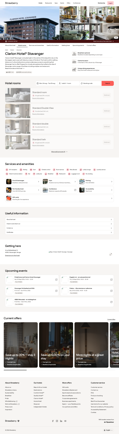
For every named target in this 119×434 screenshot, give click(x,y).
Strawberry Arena (10, 390)
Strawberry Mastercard (69, 390)
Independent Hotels (40, 407)
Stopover (37, 404)
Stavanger (19, 50)
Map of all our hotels (40, 387)
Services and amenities (36, 45)
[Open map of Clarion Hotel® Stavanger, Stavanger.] (110, 254)
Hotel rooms (22, 45)
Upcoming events (78, 45)
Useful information (53, 45)
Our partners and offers (69, 407)
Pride (7, 398)
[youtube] (65, 421)
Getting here (66, 45)
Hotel (6, 50)
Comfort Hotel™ (39, 393)
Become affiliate (67, 396)
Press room (8, 407)
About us (8, 387)
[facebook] (53, 421)
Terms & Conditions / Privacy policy (102, 407)
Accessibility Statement (98, 410)
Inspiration (8, 410)
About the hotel (10, 45)
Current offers (91, 45)
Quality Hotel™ (38, 396)
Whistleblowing (10, 401)
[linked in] (61, 421)
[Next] (28, 95)
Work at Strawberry (11, 404)
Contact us (94, 390)
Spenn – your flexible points (71, 404)
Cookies (93, 412)
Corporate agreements (69, 398)
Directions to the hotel (12, 256)
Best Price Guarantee (98, 401)
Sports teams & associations (71, 393)
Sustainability (9, 393)
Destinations (38, 390)
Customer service (96, 387)
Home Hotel (37, 401)
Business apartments (69, 401)
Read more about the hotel (13, 68)
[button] (17, 95)
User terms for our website (99, 404)
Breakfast (8, 396)
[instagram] (57, 421)
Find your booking (97, 396)
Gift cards (65, 387)
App (92, 398)
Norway (12, 50)
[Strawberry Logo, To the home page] (11, 3)
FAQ (92, 393)
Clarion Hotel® (38, 398)
